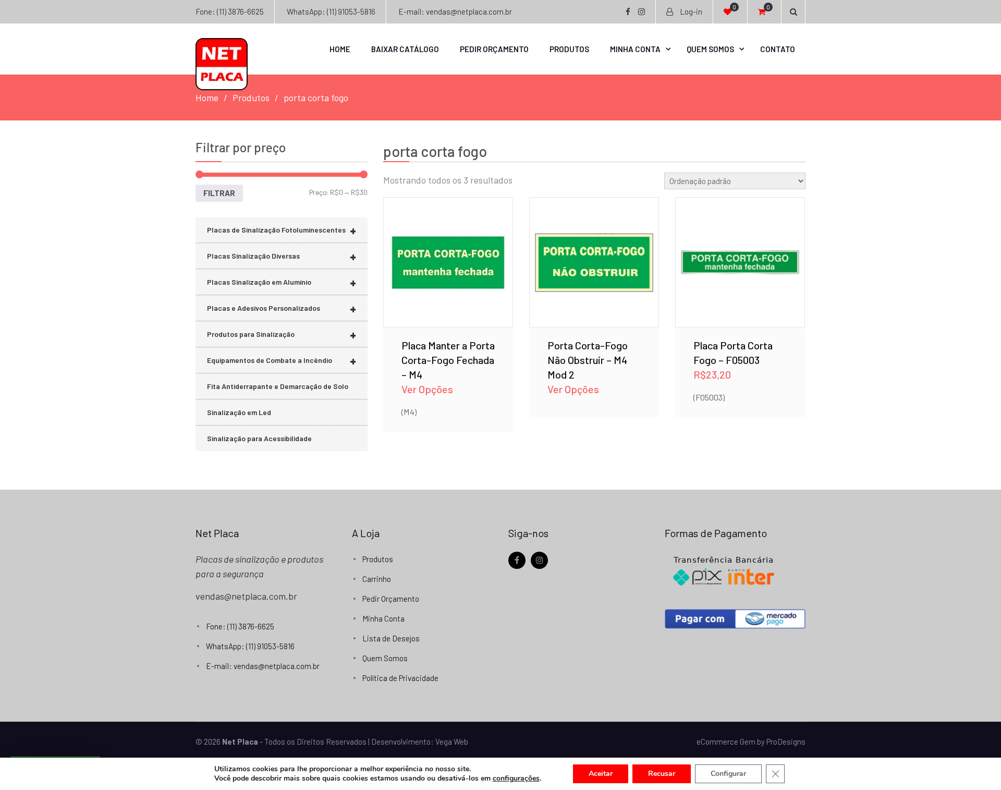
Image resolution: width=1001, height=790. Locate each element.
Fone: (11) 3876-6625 (230, 11)
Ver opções (448, 247)
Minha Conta (635, 49)
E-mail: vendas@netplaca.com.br (455, 11)
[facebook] (517, 560)
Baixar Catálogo (405, 49)
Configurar (728, 774)
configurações (516, 778)
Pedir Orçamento (494, 49)
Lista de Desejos (391, 638)
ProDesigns (785, 741)
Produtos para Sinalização (281, 334)
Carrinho (376, 579)
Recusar (661, 774)
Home (339, 49)
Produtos (569, 49)
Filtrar (219, 193)
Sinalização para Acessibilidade (259, 438)
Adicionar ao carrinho (740, 247)
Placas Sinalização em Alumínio (281, 282)
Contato (777, 49)
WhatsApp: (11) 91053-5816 (331, 11)
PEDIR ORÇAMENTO (448, 274)
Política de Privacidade (400, 678)
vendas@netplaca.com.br (246, 596)
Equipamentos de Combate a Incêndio (281, 360)
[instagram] (539, 560)
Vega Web (451, 741)
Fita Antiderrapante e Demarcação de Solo (277, 386)
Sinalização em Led (239, 412)
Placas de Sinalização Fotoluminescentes (281, 230)
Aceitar (601, 774)
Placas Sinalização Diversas (281, 256)
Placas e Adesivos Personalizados (281, 308)
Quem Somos (710, 49)
